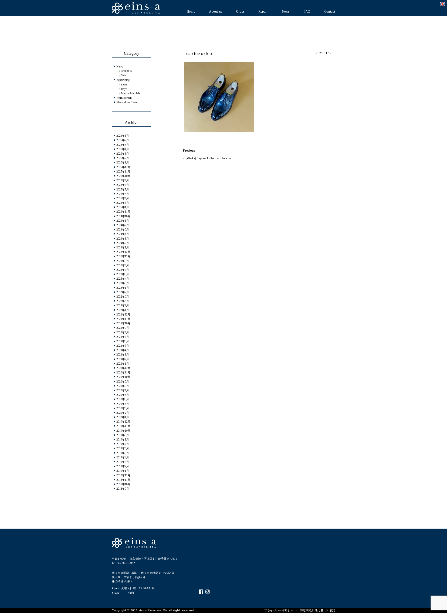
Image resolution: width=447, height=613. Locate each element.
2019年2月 (122, 466)
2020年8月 (122, 386)
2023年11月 (123, 256)
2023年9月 (122, 261)
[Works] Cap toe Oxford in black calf (209, 158)
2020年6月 (122, 394)
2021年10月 (123, 323)
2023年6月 (122, 274)
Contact (329, 11)
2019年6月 (122, 448)
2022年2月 (122, 305)
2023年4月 (122, 278)
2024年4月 (122, 234)
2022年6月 (122, 296)
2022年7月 (122, 292)
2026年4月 (122, 149)
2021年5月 (122, 345)
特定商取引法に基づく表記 (317, 610)
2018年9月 (122, 488)
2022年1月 (122, 310)
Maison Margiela (130, 93)
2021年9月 (122, 327)
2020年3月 (122, 408)
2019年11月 (123, 426)
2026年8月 (122, 135)
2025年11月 (123, 171)
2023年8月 (122, 265)
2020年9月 (122, 381)
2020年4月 (122, 404)
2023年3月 (122, 283)
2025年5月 (122, 194)
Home (191, 11)
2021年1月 (122, 363)
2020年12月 (123, 368)
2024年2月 (122, 243)
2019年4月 (122, 457)
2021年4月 (122, 350)
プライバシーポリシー (279, 610)
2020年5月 (122, 399)
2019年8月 (122, 439)
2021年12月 (123, 314)
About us (215, 11)
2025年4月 (122, 198)
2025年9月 (122, 180)
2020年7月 (122, 390)
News (286, 11)
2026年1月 (122, 162)
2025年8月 (122, 184)
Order (240, 11)
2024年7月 (122, 225)
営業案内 (126, 71)
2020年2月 (122, 412)
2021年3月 (122, 354)
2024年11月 (123, 211)
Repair (263, 11)
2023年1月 (122, 287)
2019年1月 (122, 470)
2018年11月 (123, 479)
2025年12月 (123, 167)
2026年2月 (122, 158)
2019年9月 (122, 435)
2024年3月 (122, 238)
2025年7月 (122, 189)
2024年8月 (122, 220)
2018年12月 (123, 475)
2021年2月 (122, 359)
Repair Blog (123, 79)
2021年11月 (123, 319)
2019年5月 (122, 453)
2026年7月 (122, 140)
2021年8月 (122, 332)
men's (124, 84)
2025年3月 (122, 202)
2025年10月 (123, 176)
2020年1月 (122, 417)
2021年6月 (122, 341)
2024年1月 (122, 247)
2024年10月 (123, 216)
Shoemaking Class (126, 102)
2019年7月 (122, 444)
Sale (123, 75)
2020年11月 (123, 372)
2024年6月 (122, 229)
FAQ (307, 11)
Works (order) (124, 97)
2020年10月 (123, 377)
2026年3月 (122, 153)
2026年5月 (122, 144)
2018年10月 (123, 484)
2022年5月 (122, 301)
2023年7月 (122, 269)
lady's (124, 89)
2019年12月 (123, 421)
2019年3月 (122, 462)
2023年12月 (123, 252)
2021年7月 (122, 337)
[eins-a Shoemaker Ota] (136, 7)
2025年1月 (122, 207)
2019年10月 (123, 430)
